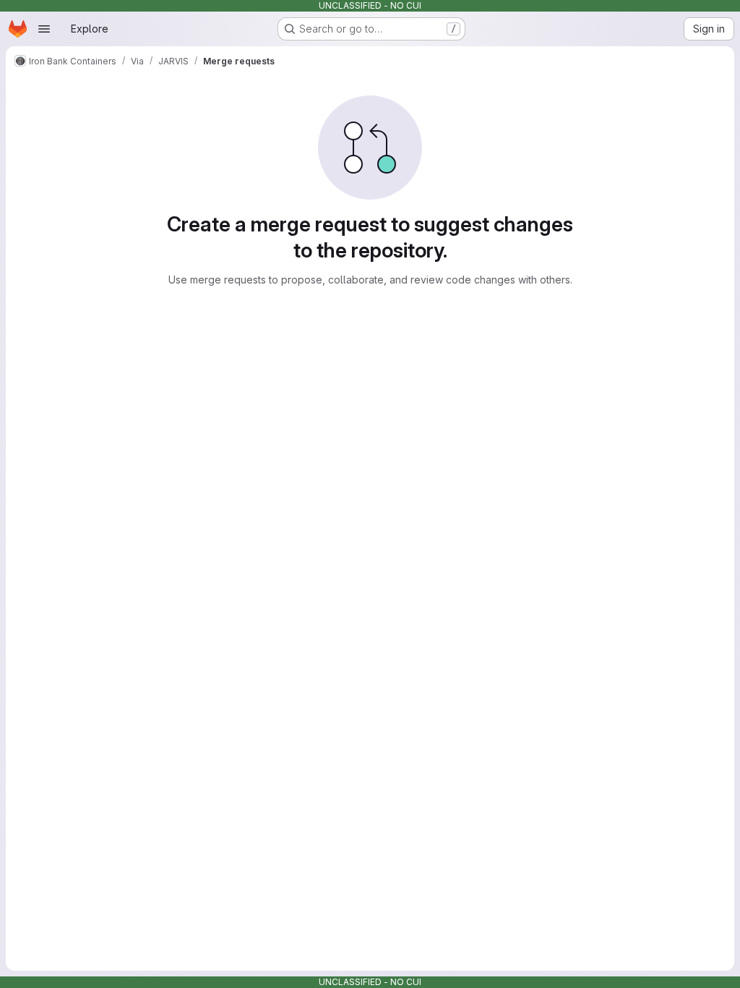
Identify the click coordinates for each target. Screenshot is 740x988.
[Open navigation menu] (44, 29)
